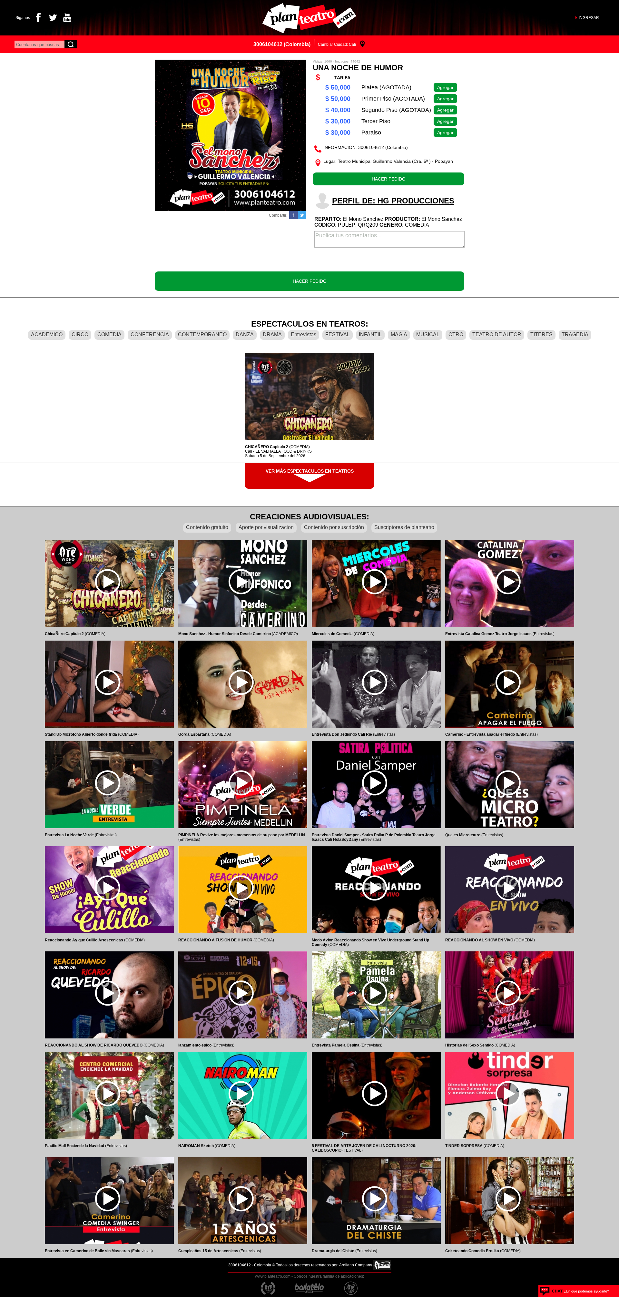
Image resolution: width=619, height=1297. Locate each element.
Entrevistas (304, 334)
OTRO (456, 334)
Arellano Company (355, 1265)
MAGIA (398, 334)
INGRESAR (589, 17)
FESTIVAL (337, 334)
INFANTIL (370, 334)
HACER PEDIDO (389, 179)
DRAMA (272, 334)
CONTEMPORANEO (202, 334)
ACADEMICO (47, 334)
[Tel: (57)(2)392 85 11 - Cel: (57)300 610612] (574, 1291)
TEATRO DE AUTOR (497, 334)
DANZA (244, 334)
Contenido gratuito (207, 527)
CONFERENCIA (149, 334)
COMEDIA (109, 334)
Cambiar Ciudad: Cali (337, 44)
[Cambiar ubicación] (362, 44)
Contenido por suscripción (334, 527)
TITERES (541, 334)
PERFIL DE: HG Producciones (393, 200)
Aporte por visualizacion (266, 527)
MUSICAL (428, 334)
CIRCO (80, 334)
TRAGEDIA (575, 334)
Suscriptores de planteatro (404, 527)
